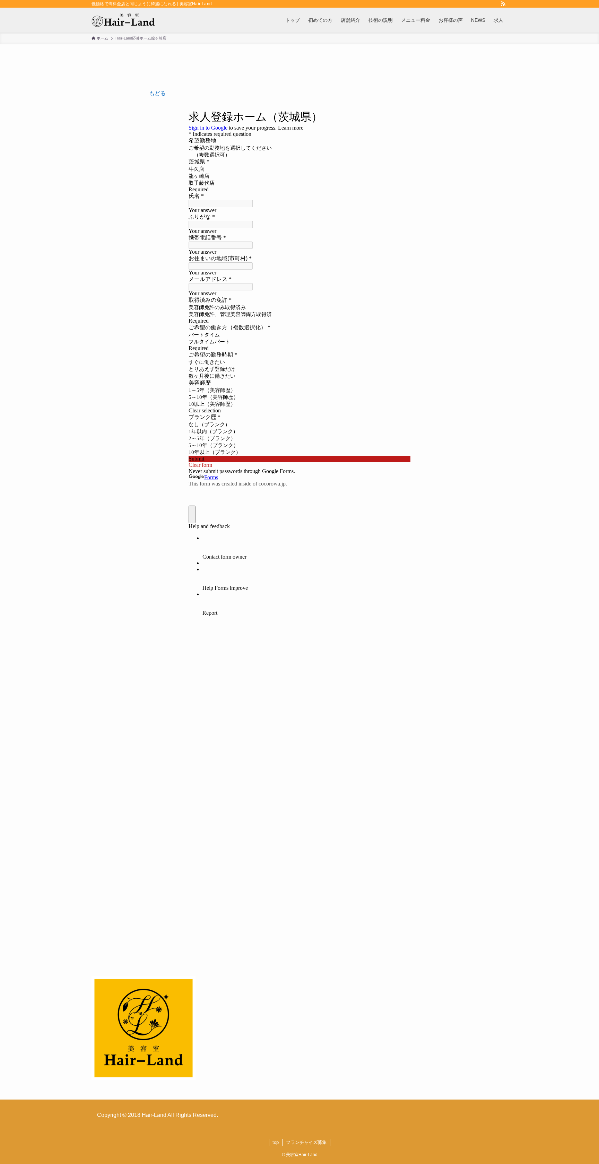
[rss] (502, 4)
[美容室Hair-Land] (123, 20)
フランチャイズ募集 (306, 1142)
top (275, 1142)
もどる (157, 93)
